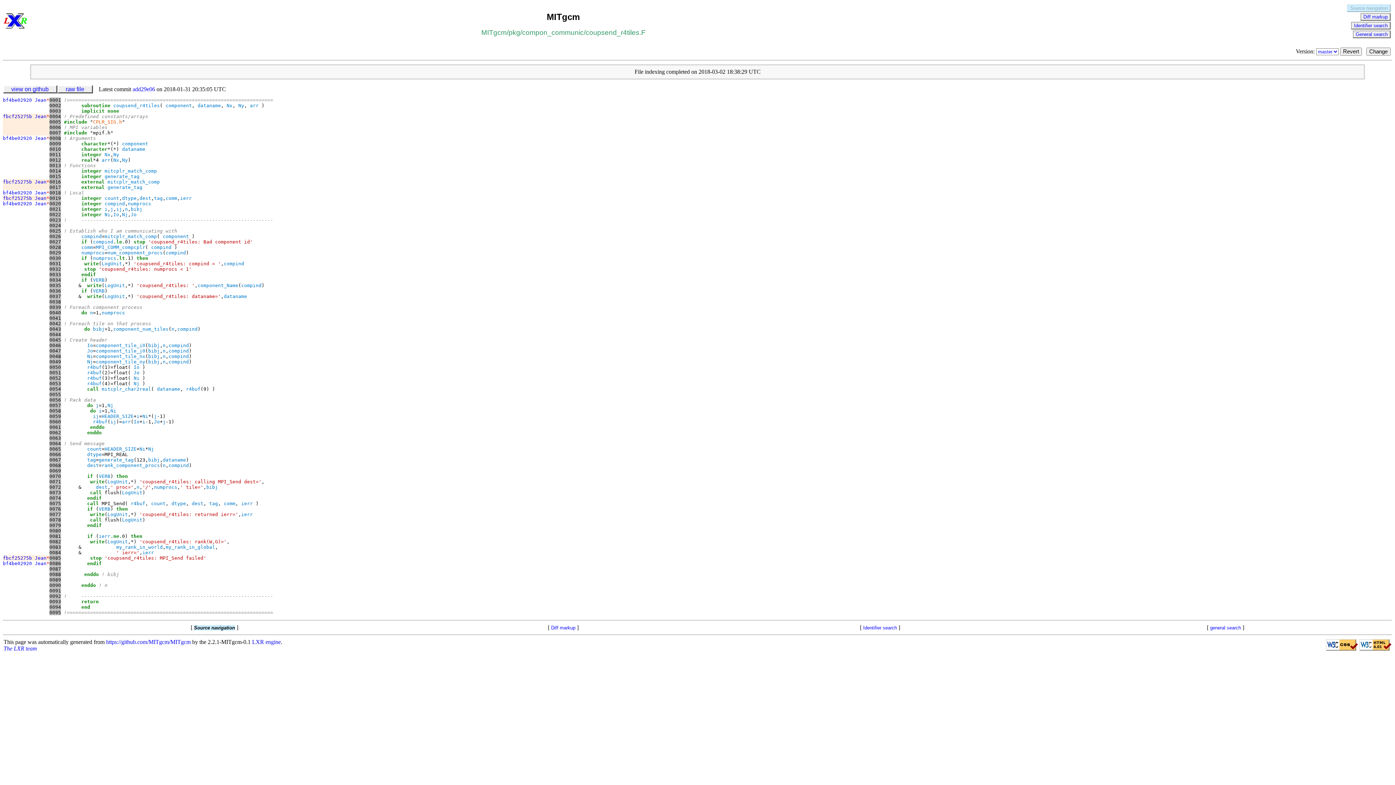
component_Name (218, 285)
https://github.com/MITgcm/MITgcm (148, 642)
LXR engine (266, 642)
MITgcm (494, 32)
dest (145, 198)
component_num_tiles (141, 329)
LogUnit (112, 263)
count (112, 198)
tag (158, 198)
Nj (125, 214)
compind (115, 203)
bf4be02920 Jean (26, 100)
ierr (186, 198)
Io (116, 214)
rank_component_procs (131, 465)
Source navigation (1369, 8)
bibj (136, 209)
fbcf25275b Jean (26, 116)
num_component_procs (135, 252)
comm (171, 198)
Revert (1351, 52)
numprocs (139, 203)
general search (1225, 628)
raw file (75, 89)
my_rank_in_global (190, 547)
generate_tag (122, 176)
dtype (129, 198)
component (179, 105)
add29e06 (144, 89)
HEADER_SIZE (118, 416)
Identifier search (1371, 25)
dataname (209, 105)
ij (119, 209)
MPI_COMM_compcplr (120, 247)
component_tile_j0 (120, 351)
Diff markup (1375, 17)
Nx (229, 105)
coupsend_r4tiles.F (616, 32)
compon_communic (553, 32)
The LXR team (20, 648)
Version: (1306, 51)
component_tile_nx (120, 356)
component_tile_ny (120, 362)
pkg (514, 32)
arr (254, 105)
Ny (241, 105)
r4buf (94, 367)
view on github (30, 89)
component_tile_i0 (120, 345)
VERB (99, 280)
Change (1378, 52)
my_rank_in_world (139, 547)
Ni (107, 214)
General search (1372, 34)
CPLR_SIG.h (107, 122)
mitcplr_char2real (126, 389)
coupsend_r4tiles (136, 105)
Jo (134, 214)
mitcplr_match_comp (131, 171)
